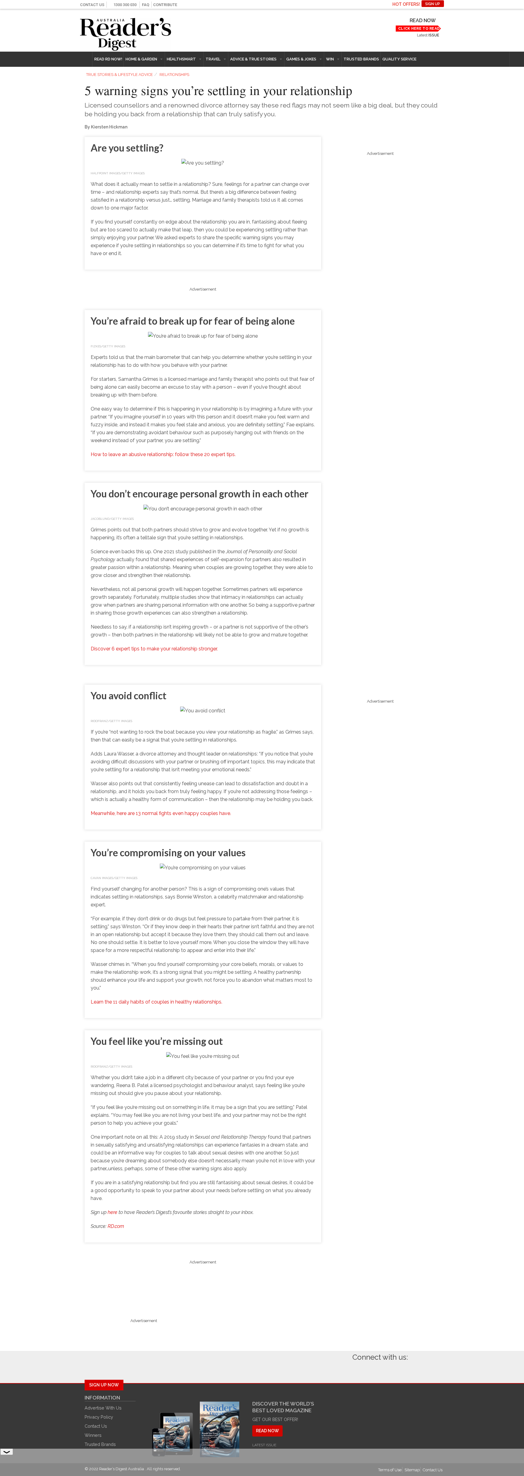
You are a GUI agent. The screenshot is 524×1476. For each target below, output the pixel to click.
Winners (93, 1435)
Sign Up (432, 4)
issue (433, 35)
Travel (213, 59)
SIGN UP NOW (104, 1384)
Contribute (165, 4)
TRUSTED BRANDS (361, 59)
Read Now (423, 20)
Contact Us (92, 4)
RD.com (116, 1226)
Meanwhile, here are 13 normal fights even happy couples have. (161, 813)
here (112, 1212)
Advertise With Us (103, 1407)
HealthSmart (181, 59)
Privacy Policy (99, 1417)
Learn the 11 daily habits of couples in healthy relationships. (156, 1002)
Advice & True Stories (253, 59)
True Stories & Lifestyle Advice (119, 74)
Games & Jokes (301, 59)
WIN (330, 59)
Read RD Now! (108, 59)
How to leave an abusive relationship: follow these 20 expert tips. (163, 454)
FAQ (145, 4)
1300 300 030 (124, 4)
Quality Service (399, 59)
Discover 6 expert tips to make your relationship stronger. (154, 649)
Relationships (174, 74)
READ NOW (267, 1430)
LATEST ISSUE (264, 1445)
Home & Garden (141, 59)
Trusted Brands (100, 1444)
